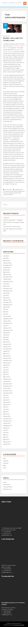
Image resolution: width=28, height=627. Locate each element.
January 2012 (7, 416)
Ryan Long (7, 36)
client (12, 191)
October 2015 (7, 363)
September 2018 (7, 330)
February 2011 (7, 442)
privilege (11, 193)
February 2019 (7, 328)
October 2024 (7, 279)
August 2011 (6, 428)
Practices (5, 463)
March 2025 (6, 272)
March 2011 (6, 439)
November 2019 (7, 323)
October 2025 (7, 267)
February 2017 (7, 356)
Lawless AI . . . (7, 217)
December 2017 (7, 349)
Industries (5, 461)
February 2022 (7, 300)
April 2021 (6, 314)
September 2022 (7, 291)
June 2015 (6, 370)
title (12, 194)
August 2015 (6, 365)
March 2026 (6, 260)
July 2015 (5, 367)
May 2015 (6, 372)
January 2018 (7, 346)
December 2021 (7, 302)
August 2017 (6, 351)
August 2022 (6, 293)
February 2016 (7, 358)
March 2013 (6, 400)
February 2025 (7, 274)
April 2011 (6, 437)
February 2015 (7, 379)
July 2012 (5, 407)
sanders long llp (7, 194)
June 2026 (6, 256)
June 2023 (6, 284)
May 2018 (6, 337)
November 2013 (7, 391)
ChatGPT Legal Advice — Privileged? (13, 220)
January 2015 (7, 381)
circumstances (7, 191)
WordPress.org (7, 489)
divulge (19, 191)
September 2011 (7, 425)
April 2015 (6, 374)
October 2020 (7, 316)
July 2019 (5, 325)
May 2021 (6, 311)
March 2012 (6, 414)
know (4, 193)
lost (7, 193)
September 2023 (7, 281)
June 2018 (6, 335)
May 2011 (6, 435)
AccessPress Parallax (18, 625)
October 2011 (7, 423)
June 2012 (6, 409)
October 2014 (7, 388)
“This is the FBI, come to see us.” (12, 226)
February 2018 (7, 344)
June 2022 (6, 295)
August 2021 (6, 307)
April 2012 (6, 411)
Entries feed (6, 484)
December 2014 (7, 384)
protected (15, 193)
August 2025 (6, 270)
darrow (16, 191)
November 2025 (7, 265)
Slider (4, 465)
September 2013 (7, 393)
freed (23, 191)
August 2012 (6, 404)
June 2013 (6, 397)
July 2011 (5, 430)
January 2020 (7, 321)
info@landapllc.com (7, 535)
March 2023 (6, 286)
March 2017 (6, 353)
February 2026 (7, 263)
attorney (21, 189)
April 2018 (6, 339)
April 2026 (6, 258)
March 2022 (6, 298)
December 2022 (7, 288)
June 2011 (6, 432)
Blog (10, 189)
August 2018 (6, 332)
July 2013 (5, 395)
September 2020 (7, 318)
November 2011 (7, 421)
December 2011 (7, 418)
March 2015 (6, 377)
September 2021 (7, 305)
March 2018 (6, 342)
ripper (19, 193)
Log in (4, 482)
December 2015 (7, 360)
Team (4, 468)
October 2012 (7, 402)
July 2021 (5, 309)
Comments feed (7, 487)
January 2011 (7, 444)
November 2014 (7, 386)
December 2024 (7, 277)
